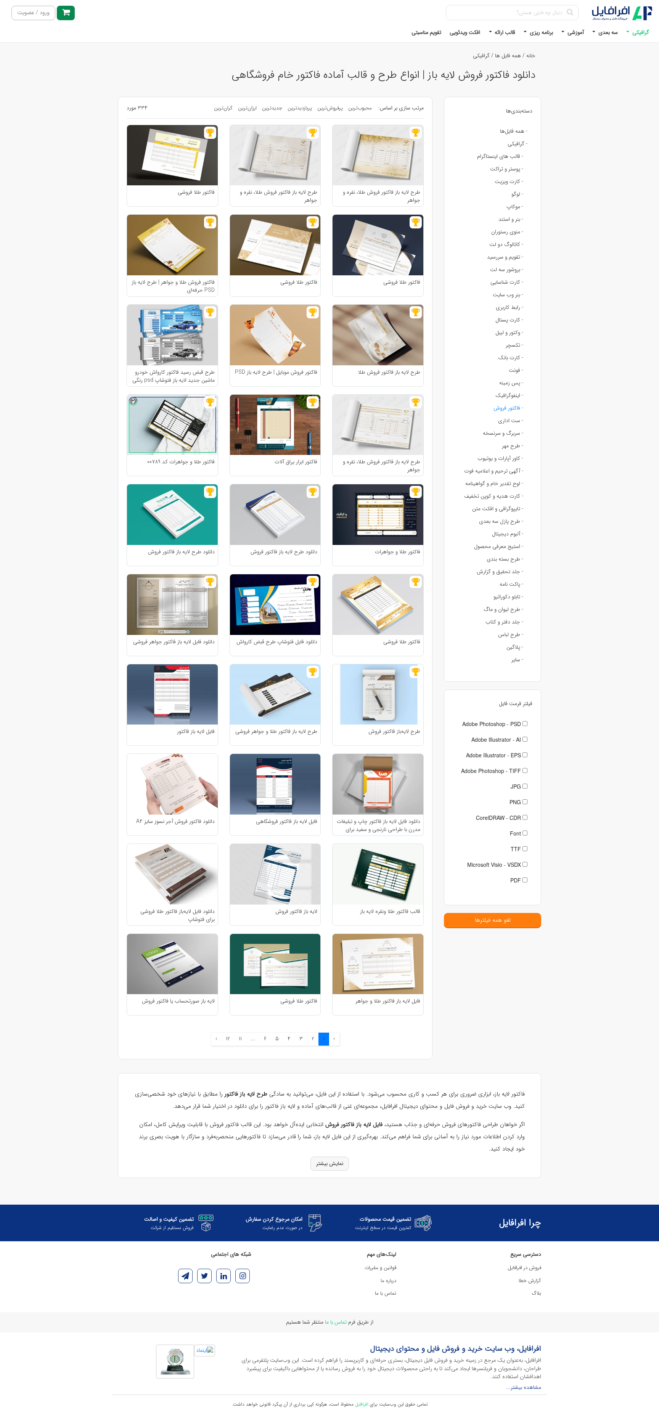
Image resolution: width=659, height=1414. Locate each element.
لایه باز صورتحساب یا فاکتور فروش (178, 1001)
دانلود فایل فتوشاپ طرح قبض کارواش (276, 642)
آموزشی (575, 32)
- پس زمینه (511, 383)
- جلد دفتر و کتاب (504, 622)
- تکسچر (514, 345)
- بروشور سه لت (506, 269)
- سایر (517, 660)
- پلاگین (514, 647)
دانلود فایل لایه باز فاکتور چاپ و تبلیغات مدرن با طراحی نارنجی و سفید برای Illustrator (378, 825)
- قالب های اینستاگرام (500, 156)
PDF (516, 880)
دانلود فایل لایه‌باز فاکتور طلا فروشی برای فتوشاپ (177, 915)
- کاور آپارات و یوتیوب (500, 458)
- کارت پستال (509, 320)
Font (516, 833)
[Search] (570, 12)
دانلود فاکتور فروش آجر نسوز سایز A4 (175, 822)
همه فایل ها (508, 55)
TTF (516, 849)
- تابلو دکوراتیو (508, 597)
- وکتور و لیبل (509, 332)
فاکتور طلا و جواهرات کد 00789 (181, 462)
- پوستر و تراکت (506, 169)
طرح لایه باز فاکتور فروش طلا (389, 372)
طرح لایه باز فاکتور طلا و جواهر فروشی (276, 732)
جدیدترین (272, 108)
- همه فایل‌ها (513, 131)
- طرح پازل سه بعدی (501, 521)
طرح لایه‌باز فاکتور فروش (394, 732)
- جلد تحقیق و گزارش (500, 571)
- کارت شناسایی (506, 282)
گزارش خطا (530, 1281)
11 (240, 1039)
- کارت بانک (510, 358)
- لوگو (517, 194)
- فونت (516, 370)
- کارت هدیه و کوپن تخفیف (493, 496)
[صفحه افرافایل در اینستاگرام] (242, 1276)
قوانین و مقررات (380, 1268)
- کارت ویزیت (509, 181)
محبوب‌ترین (360, 108)
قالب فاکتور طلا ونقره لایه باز (390, 912)
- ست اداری (510, 420)
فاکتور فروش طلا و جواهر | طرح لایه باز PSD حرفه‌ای (173, 286)
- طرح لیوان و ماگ (503, 609)
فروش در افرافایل (524, 1268)
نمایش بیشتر (329, 1163)
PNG (516, 802)
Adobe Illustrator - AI (496, 739)
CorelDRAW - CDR (499, 817)
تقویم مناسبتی (426, 32)
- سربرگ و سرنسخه (503, 433)
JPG (516, 786)
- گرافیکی (517, 144)
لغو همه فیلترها (493, 920)
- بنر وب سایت (508, 295)
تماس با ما (385, 1293)
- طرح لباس (510, 634)
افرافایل (361, 1404)
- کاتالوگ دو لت (506, 244)
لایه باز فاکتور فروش (296, 912)
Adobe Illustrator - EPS (494, 755)
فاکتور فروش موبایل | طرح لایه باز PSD (276, 372)
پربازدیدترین (300, 108)
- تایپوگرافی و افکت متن (497, 509)
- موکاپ (514, 206)
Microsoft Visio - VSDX (494, 864)
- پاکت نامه (511, 584)
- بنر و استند (510, 219)
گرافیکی (640, 32)
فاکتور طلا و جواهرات (397, 552)
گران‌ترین (223, 108)
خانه (530, 55)
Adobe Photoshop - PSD (492, 724)
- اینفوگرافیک (509, 395)
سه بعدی (607, 32)
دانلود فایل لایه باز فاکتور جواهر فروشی (174, 642)
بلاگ (536, 1293)
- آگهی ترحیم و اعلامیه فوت (493, 471)
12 (228, 1039)
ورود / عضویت (33, 12)
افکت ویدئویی (465, 32)
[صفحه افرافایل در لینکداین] (223, 1276)
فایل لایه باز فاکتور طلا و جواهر (387, 1001)
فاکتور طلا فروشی (196, 192)
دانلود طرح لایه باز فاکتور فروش (284, 552)
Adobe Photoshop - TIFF (491, 770)
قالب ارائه (504, 32)
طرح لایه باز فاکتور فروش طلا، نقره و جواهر (381, 196)
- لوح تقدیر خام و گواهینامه (494, 483)
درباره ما (388, 1281)
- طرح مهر (512, 446)
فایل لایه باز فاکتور (196, 732)
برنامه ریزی (540, 32)
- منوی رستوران (507, 232)
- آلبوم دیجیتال (507, 534)
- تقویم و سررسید (505, 257)
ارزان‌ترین (247, 108)
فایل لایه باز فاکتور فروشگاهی (286, 822)
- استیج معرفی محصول (498, 546)
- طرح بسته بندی (505, 559)
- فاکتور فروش (508, 408)
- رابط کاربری (509, 307)
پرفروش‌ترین (330, 108)
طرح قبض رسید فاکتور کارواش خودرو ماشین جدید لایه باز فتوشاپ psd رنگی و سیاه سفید (173, 376)
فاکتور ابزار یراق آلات (296, 462)
